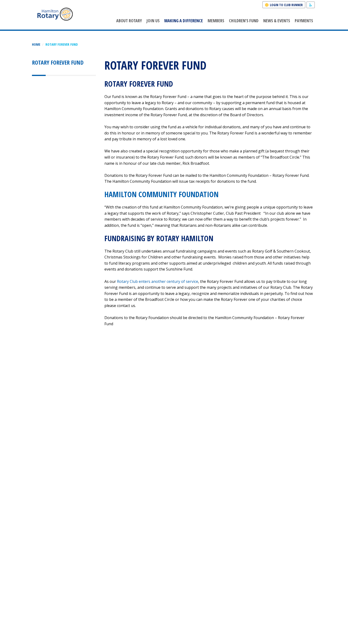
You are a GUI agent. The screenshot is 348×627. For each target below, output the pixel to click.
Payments (304, 20)
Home (36, 44)
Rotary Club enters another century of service (157, 281)
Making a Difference (183, 20)
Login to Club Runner (286, 5)
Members (216, 20)
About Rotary (129, 20)
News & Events (276, 20)
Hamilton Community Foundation (161, 194)
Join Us (153, 20)
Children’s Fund (244, 20)
